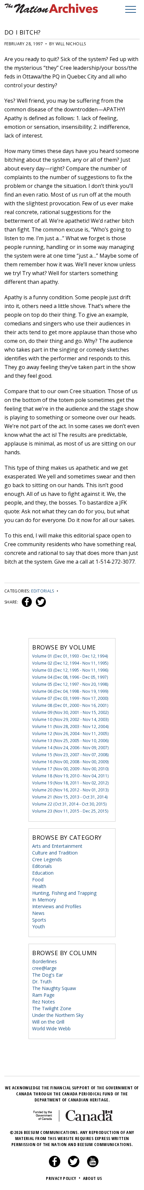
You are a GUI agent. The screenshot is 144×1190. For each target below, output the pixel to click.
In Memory (44, 899)
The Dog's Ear (47, 975)
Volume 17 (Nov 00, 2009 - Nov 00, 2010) (70, 769)
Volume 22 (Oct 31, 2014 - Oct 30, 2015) (69, 804)
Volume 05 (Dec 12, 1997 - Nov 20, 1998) (70, 684)
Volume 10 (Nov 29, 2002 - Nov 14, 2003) (70, 719)
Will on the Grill (48, 1022)
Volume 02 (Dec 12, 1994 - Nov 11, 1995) (70, 663)
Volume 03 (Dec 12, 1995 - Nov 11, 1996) (70, 670)
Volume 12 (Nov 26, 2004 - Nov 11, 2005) (70, 733)
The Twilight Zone (51, 1008)
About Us (92, 1178)
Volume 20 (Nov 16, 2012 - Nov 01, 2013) (70, 790)
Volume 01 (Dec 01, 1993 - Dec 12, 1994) (70, 656)
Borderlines (44, 961)
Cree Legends (47, 859)
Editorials (42, 591)
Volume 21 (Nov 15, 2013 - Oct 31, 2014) (69, 797)
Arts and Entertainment (57, 846)
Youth (38, 926)
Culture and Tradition (55, 852)
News (38, 913)
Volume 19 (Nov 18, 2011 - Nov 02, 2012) (70, 783)
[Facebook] (55, 1165)
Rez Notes (43, 1001)
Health (39, 886)
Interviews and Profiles (56, 906)
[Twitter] (74, 1165)
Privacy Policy (63, 1178)
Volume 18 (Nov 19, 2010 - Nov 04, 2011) (70, 776)
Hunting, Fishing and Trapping (64, 893)
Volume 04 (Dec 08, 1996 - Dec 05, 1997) (70, 677)
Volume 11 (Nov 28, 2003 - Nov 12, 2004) (70, 726)
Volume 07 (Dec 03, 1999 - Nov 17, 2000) (70, 698)
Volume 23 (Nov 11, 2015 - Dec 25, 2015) (70, 811)
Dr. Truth (42, 981)
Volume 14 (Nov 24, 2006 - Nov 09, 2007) (70, 748)
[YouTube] (93, 1165)
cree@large (44, 968)
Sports (39, 920)
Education (43, 873)
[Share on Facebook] (26, 602)
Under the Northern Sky (57, 1015)
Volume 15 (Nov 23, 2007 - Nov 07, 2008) (70, 755)
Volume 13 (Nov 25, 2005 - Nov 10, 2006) (70, 740)
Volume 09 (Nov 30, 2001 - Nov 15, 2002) (70, 712)
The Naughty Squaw (54, 988)
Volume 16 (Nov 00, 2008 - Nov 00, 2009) (70, 762)
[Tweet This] (39, 602)
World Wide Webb (51, 1028)
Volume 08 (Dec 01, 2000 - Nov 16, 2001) (70, 705)
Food (38, 879)
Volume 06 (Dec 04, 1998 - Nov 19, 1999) (70, 691)
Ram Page (43, 995)
